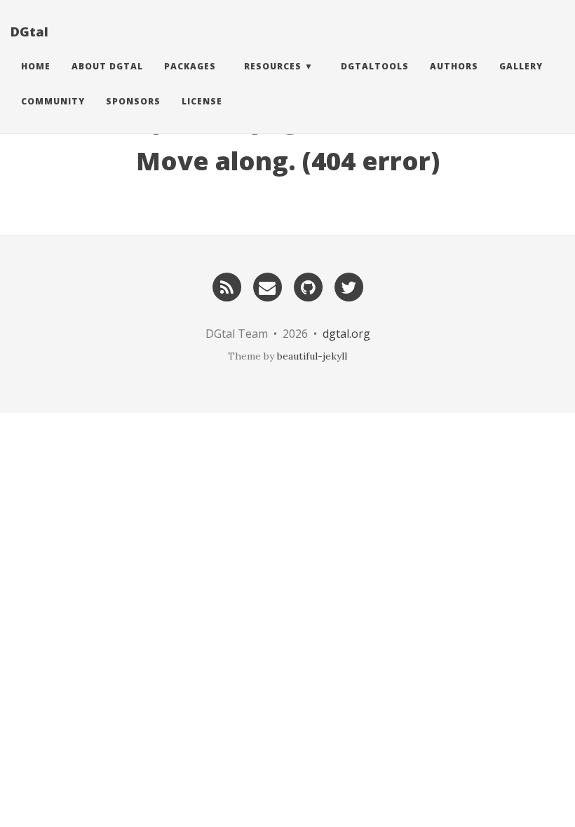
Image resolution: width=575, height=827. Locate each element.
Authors (454, 66)
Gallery (521, 66)
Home (35, 66)
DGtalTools (375, 66)
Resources (273, 66)
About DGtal (107, 66)
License (202, 101)
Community (53, 101)
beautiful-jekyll (312, 356)
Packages (190, 66)
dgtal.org (346, 333)
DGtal (29, 31)
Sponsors (133, 101)
